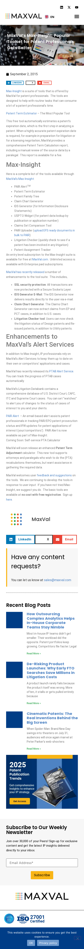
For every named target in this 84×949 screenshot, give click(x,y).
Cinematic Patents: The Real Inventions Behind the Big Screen (52, 718)
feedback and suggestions (54, 475)
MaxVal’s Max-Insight (20, 178)
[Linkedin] (61, 7)
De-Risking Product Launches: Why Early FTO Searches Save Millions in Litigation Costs (51, 670)
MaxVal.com (40, 259)
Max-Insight (14, 91)
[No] (77, 938)
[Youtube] (76, 7)
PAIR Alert (12, 416)
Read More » (34, 653)
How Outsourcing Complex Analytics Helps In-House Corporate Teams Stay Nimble (51, 620)
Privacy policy (48, 943)
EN (50, 17)
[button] (77, 16)
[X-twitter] (69, 7)
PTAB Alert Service (61, 371)
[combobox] (48, 17)
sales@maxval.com (57, 580)
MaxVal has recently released (25, 272)
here (9, 499)
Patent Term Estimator (21, 113)
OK (31, 943)
